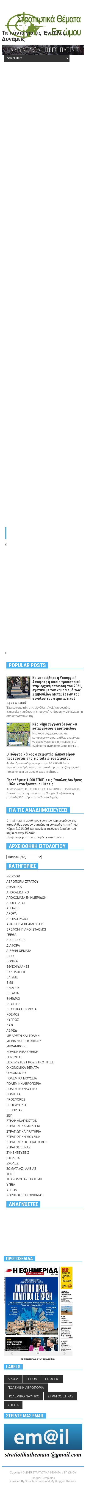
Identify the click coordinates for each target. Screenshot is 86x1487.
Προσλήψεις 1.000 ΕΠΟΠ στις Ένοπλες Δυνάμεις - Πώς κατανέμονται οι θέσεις (44, 782)
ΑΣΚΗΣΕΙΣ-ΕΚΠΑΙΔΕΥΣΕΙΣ (25, 924)
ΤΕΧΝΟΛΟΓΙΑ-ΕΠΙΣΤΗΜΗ (24, 1179)
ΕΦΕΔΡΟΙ (13, 998)
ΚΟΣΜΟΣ (12, 1014)
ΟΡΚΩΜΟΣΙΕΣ (16, 1073)
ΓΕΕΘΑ (11, 935)
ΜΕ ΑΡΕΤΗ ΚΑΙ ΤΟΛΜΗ (22, 1036)
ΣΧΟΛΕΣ (12, 1163)
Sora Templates (34, 1481)
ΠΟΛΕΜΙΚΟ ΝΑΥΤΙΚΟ (21, 1089)
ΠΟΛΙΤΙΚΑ (13, 1094)
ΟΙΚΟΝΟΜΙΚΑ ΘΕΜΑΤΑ (22, 1067)
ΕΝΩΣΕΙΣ (12, 988)
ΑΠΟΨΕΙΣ (13, 908)
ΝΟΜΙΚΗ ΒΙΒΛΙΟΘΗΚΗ (22, 1052)
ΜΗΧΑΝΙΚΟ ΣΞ (16, 1046)
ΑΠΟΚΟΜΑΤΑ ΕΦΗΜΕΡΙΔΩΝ (26, 897)
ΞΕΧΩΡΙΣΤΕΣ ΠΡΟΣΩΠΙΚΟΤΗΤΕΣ (30, 1062)
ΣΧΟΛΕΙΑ (13, 1158)
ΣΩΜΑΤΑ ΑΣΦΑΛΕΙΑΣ (21, 1168)
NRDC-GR (13, 876)
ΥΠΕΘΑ (11, 1190)
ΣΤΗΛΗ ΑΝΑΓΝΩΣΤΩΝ (21, 1121)
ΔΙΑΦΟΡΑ (13, 945)
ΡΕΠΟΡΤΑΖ (14, 1110)
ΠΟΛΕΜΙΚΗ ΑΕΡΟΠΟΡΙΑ (23, 1083)
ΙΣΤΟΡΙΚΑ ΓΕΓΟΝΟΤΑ (21, 1009)
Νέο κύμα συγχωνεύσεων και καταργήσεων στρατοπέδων (54, 726)
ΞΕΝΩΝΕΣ (13, 1057)
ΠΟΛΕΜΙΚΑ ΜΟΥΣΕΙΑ (21, 1078)
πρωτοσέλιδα (31, 1359)
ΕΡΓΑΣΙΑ (12, 993)
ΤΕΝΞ (10, 1174)
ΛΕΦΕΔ (11, 1030)
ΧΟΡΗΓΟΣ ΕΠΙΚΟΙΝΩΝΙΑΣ (24, 1195)
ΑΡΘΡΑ (11, 913)
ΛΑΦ (9, 1025)
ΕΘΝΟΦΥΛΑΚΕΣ (17, 966)
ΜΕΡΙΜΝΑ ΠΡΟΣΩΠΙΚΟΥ (23, 1041)
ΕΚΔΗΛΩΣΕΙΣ (16, 972)
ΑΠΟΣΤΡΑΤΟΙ (15, 903)
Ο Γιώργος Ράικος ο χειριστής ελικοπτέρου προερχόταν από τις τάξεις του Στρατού (40, 756)
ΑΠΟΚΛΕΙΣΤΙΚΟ (17, 892)
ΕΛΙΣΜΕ (12, 977)
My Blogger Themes (63, 1481)
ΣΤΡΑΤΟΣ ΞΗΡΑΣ (18, 1147)
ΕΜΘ (9, 982)
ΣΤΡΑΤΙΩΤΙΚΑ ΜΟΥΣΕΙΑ (23, 1126)
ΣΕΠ (9, 1115)
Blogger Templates (43, 1478)
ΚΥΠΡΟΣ (12, 1019)
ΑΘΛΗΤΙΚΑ (14, 887)
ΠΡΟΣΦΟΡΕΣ (15, 1099)
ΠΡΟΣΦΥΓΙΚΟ (16, 1105)
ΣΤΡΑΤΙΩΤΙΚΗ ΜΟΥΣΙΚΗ (23, 1137)
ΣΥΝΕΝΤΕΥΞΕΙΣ (17, 1152)
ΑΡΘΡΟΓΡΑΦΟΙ (17, 919)
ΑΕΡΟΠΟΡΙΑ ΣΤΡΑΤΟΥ (22, 881)
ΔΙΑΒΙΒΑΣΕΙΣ (15, 940)
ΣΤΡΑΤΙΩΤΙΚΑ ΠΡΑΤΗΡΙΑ (23, 1131)
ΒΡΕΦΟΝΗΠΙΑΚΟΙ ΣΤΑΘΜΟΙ (26, 929)
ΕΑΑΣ (10, 956)
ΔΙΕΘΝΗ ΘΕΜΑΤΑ (18, 951)
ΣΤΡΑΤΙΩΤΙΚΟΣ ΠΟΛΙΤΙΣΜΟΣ (26, 1142)
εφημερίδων (49, 1359)
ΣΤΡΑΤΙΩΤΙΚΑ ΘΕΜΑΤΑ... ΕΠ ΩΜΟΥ (54, 1472)
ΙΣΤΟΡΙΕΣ (13, 1004)
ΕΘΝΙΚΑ (12, 961)
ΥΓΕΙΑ (10, 1184)
